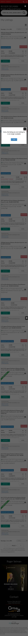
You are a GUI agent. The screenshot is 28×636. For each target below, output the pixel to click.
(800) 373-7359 (5, 68)
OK (14, 139)
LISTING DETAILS (5, 61)
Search (24, 12)
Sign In (3, 1)
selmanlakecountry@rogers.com (14, 604)
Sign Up (8, 1)
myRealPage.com (14, 623)
